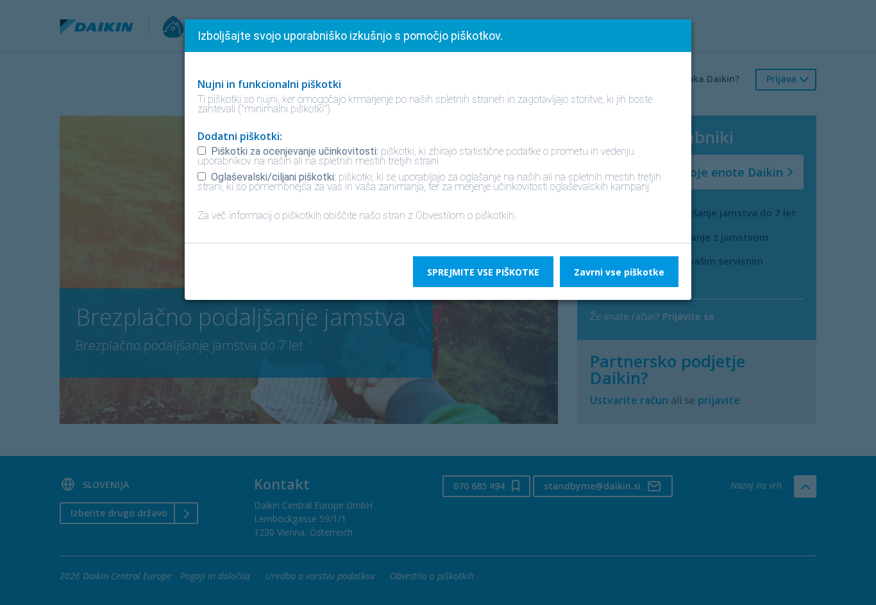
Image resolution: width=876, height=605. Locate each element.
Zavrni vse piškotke (619, 272)
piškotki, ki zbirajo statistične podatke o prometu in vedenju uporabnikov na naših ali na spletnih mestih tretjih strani (416, 156)
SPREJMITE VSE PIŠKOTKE (483, 272)
